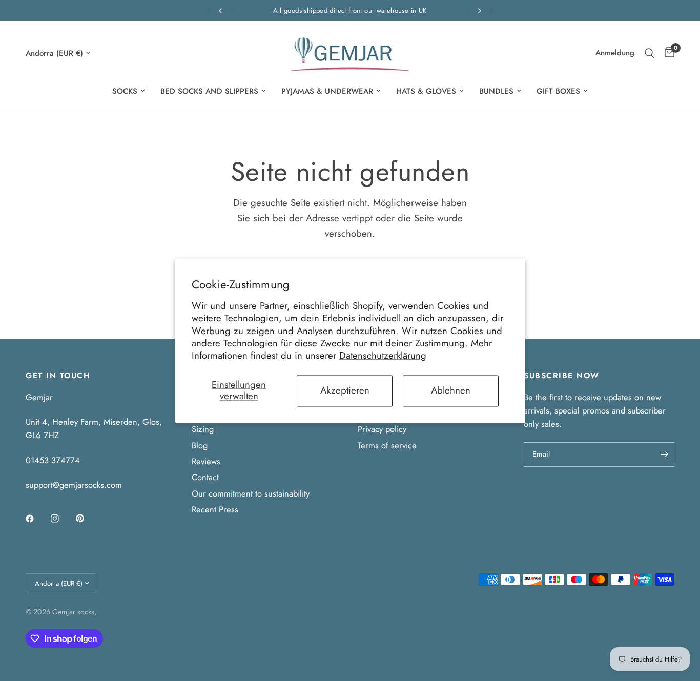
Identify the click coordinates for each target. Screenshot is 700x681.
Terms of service (387, 445)
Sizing (203, 429)
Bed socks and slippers (209, 91)
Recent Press (215, 509)
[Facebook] (37, 518)
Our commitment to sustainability (251, 493)
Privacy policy (382, 429)
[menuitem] (129, 91)
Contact (205, 477)
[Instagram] (62, 518)
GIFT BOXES (558, 91)
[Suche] (650, 53)
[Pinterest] (87, 518)
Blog (200, 445)
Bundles (496, 91)
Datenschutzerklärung (382, 356)
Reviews (206, 461)
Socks (124, 91)
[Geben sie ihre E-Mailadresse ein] (664, 454)
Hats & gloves (426, 91)
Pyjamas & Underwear (327, 91)
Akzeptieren (344, 390)
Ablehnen (450, 390)
